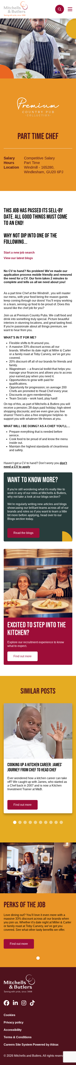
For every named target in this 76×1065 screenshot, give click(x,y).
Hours (9, 163)
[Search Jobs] (59, 9)
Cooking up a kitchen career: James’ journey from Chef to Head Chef (34, 767)
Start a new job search (19, 252)
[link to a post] (38, 731)
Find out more (22, 656)
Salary (9, 158)
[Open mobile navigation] (70, 9)
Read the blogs (23, 532)
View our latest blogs (18, 258)
